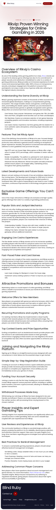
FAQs (20, 500)
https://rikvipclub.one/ (37, 472)
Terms (47, 505)
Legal (51, 505)
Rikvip (44, 76)
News (15, 500)
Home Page (7, 500)
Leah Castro (37, 19)
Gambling (18, 19)
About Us (37, 505)
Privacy (42, 505)
